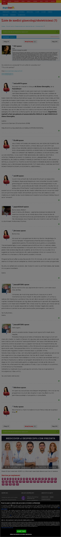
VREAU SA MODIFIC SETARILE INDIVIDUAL (21, 534)
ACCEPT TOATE (21, 531)
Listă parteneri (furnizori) (7, 527)
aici (10, 515)
